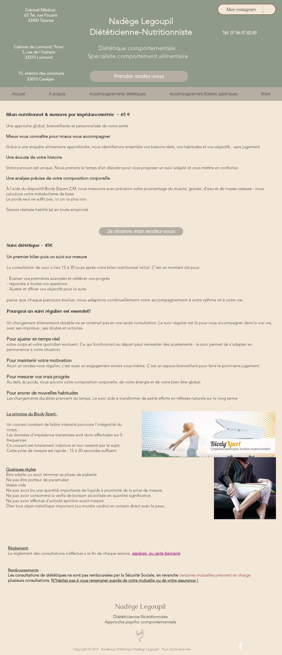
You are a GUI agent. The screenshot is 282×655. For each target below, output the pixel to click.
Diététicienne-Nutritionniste (140, 616)
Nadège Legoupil (140, 606)
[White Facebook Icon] (240, 646)
